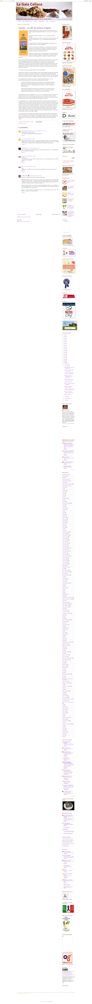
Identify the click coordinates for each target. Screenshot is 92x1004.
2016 (65, 350)
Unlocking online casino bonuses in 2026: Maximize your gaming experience (68, 772)
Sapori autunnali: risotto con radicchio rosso (69, 368)
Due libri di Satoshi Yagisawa (69, 852)
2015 (65, 352)
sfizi (63, 704)
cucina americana (65, 531)
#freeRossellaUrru (65, 474)
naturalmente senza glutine (67, 642)
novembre (66, 365)
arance (63, 493)
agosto (66, 400)
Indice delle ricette (65, 162)
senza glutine (64, 697)
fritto (63, 586)
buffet (63, 506)
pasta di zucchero (65, 654)
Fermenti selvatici (67, 855)
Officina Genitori (67, 884)
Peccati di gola (66, 827)
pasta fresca (64, 656)
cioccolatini (64, 520)
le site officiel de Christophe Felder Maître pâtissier (68, 824)
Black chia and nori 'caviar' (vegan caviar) (68, 778)
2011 (65, 359)
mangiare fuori (64, 627)
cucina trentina (65, 562)
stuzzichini (64, 712)
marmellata (64, 629)
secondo (63, 694)
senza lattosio (64, 700)
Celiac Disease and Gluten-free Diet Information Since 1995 (68, 841)
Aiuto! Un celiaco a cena (27, 21)
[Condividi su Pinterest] (41, 121)
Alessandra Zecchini (67, 776)
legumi (63, 614)
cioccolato (64, 522)
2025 (65, 336)
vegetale (63, 730)
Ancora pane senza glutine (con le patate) (69, 370)
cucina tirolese (65, 559)
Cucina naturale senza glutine (67, 838)
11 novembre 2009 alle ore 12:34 (34, 148)
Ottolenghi (64, 648)
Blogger (51, 1001)
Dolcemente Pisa (65, 567)
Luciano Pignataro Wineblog (67, 742)
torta (63, 715)
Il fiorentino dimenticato (67, 866)
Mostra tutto (73, 469)
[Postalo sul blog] (37, 121)
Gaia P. (71, 971)
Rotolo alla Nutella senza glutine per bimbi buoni (70, 187)
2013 (65, 355)
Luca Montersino (65, 624)
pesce (63, 662)
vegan (63, 727)
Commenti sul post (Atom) (26, 216)
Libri (47, 21)
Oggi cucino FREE (65, 645)
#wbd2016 (64, 482)
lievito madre (64, 621)
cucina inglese (64, 546)
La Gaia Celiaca (25, 175)
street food (64, 711)
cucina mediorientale (66, 547)
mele (63, 630)
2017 (65, 348)
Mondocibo (66, 829)
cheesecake (64, 519)
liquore (63, 622)
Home (19, 21)
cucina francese (65, 543)
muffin (63, 637)
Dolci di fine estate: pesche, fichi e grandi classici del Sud (68, 744)
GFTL (63, 595)
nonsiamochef (66, 457)
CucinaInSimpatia (65, 844)
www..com (66, 221)
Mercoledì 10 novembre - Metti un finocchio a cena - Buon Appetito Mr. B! (71, 207)
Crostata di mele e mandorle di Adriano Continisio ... (69, 389)
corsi (63, 528)
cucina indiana (64, 544)
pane (63, 650)
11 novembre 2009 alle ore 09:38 (29, 138)
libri (63, 616)
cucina (63, 530)
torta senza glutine (65, 720)
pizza (63, 669)
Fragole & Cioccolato (68, 442)
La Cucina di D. (65, 611)
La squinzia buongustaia (66, 613)
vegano (63, 728)
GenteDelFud (64, 594)
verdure (63, 733)
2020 (65, 343)
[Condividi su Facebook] (40, 121)
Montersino (64, 634)
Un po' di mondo (67, 851)
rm (22, 138)
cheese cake (64, 517)
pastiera (63, 661)
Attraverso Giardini (67, 860)
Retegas (41, 39)
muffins (63, 638)
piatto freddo (64, 664)
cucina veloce (64, 563)
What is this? (66, 232)
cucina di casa (65, 536)
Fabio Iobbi (64, 579)
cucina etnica (64, 541)
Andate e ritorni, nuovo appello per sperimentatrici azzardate (69, 857)
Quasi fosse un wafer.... (67, 782)
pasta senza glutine (65, 659)
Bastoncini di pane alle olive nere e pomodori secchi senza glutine (69, 453)
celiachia (63, 515)
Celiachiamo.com (65, 846)
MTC (63, 635)
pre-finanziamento (38, 94)
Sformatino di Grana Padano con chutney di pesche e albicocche (68, 754)
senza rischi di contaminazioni (67, 702)
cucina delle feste (65, 535)
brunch (63, 504)
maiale (63, 626)
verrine (63, 735)
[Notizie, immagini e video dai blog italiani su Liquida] (19, 996)
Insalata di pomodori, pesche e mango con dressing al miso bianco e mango (69, 787)
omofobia (64, 646)
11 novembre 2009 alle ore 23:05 (35, 175)
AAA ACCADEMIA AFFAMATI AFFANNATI (68, 763)
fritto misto (24, 123)
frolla (63, 589)
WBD (63, 736)
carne (63, 512)
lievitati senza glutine (66, 619)
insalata (63, 608)
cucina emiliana (65, 539)
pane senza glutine (65, 651)
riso (63, 684)
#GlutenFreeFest (65, 479)
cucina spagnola (65, 554)
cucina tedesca (65, 557)
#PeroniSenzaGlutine (66, 480)
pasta (63, 653)
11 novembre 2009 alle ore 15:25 (29, 156)
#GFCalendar (64, 476)
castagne (64, 514)
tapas (63, 714)
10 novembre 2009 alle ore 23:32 (40, 130)
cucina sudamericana (66, 555)
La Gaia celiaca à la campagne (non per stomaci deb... (68, 376)
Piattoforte (64, 667)
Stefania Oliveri (24, 148)
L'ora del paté (64, 610)
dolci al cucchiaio (65, 570)
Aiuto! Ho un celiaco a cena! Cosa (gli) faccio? (71, 181)
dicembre (66, 364)
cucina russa (64, 552)
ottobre (66, 396)
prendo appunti (67, 865)
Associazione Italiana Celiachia (68, 843)
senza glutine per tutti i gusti (67, 698)
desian (65, 869)
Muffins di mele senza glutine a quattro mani (68, 392)
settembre (66, 398)
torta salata (64, 719)
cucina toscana (65, 560)
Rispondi (23, 135)
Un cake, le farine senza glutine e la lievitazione (68, 373)
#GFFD (63, 477)
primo (63, 677)
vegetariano (64, 731)
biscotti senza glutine (66, 503)
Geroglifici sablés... (67, 394)
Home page (38, 214)
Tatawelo (51, 78)
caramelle (64, 509)
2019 (65, 345)
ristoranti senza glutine (66, 686)
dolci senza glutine (65, 575)
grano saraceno (65, 602)
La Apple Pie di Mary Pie (68, 785)
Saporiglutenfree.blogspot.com (28, 130)
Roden (63, 687)
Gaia (22, 156)
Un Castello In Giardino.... (69, 462)
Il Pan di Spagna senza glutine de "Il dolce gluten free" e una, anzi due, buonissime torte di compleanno (70, 214)
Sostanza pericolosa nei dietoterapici (68, 876)
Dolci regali (64, 573)
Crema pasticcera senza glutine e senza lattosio (70, 199)
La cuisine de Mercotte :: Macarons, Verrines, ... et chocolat (68, 816)
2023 (65, 340)
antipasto (64, 490)
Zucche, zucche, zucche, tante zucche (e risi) (68, 380)
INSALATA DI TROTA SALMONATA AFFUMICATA (68, 793)
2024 (65, 338)
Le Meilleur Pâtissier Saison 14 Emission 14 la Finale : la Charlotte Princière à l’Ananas (69, 819)
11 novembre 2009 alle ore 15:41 (29, 166)
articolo (30, 40)
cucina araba (64, 533)
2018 (65, 347)
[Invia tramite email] (36, 121)
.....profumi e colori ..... (68, 791)
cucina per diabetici (65, 551)
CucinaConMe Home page (69, 831)
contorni (63, 525)
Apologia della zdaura (68, 381)
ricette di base (64, 681)
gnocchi (63, 600)
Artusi (63, 496)
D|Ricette (64, 565)
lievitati (63, 618)
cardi (63, 511)
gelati (63, 592)
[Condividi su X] (38, 121)
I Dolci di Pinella (67, 781)
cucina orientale (65, 549)
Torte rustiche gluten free (66, 723)
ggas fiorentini (42, 189)
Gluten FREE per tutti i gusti (67, 597)
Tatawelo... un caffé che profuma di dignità (68, 387)
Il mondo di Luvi (67, 747)
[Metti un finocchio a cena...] (66, 931)
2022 (65, 341)
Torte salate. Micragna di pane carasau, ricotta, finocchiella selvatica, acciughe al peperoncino (69, 766)
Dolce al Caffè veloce (67, 463)
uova (63, 725)
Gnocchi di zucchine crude (68, 748)
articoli (63, 495)
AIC (63, 488)
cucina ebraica (65, 538)
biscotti (63, 501)
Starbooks (64, 709)
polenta (63, 670)
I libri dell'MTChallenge (66, 603)
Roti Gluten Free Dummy (68, 467)
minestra (63, 632)
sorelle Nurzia (64, 707)
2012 (65, 357)
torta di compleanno (65, 717)
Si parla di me (41, 21)
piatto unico (64, 666)
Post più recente (21, 214)
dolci (63, 568)
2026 (65, 334)
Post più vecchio (56, 214)
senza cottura (64, 695)
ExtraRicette (64, 578)
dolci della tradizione (66, 571)
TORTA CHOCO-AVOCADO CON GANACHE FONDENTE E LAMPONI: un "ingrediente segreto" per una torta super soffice (69, 445)
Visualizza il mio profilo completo (68, 423)
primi (63, 675)
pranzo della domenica (66, 674)
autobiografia (64, 498)
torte (63, 722)
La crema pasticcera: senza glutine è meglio (70, 193)
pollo (63, 672)
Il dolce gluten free (65, 605)
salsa (63, 692)
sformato (63, 706)
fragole (63, 584)
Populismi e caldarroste (68, 870)
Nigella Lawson (65, 643)
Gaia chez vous (52, 21)
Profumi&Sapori (67, 770)
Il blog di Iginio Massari (68, 833)
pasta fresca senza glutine (67, 658)
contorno (63, 527)
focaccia (63, 581)
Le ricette (35, 21)
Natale (63, 640)
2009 (65, 362)
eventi (63, 576)
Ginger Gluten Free (67, 466)
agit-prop (63, 487)
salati (63, 689)
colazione (64, 523)
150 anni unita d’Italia (66, 485)
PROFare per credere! (68, 879)
